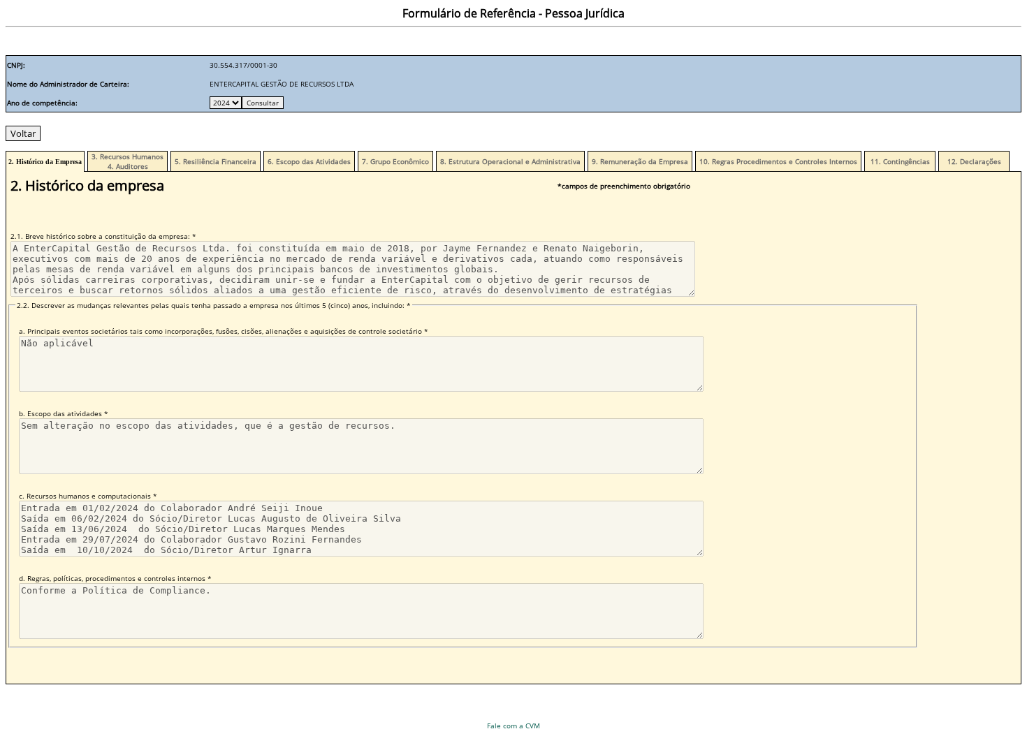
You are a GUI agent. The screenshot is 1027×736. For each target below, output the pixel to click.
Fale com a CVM (513, 725)
